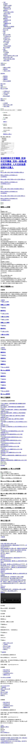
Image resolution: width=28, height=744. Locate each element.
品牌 (4, 33)
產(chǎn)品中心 (6, 647)
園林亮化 (5, 69)
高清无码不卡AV (9, 742)
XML (2, 677)
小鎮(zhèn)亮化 (6, 70)
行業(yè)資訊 (6, 106)
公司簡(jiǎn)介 (6, 91)
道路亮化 (5, 77)
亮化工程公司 (6, 670)
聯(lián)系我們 (6, 96)
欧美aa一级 (20, 741)
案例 (4, 31)
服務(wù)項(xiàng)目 (8, 643)
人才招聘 (5, 94)
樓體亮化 (5, 79)
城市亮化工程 (6, 671)
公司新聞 (5, 103)
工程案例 (5, 644)
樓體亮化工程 (6, 674)
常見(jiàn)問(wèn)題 (7, 104)
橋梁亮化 (5, 76)
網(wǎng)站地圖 (7, 677)
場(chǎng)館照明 (7, 81)
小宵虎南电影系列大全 (6, 741)
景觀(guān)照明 (6, 67)
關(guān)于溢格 (6, 646)
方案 (4, 2)
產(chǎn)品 (5, 29)
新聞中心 (5, 649)
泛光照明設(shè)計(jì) (8, 673)
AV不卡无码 (15, 741)
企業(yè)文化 (6, 93)
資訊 (4, 49)
